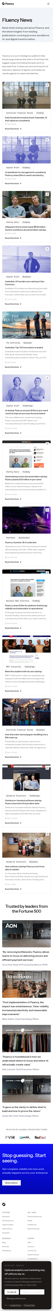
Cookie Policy (15, 1305)
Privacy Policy (29, 1305)
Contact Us (32, 1251)
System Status (33, 1255)
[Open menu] (48, 3)
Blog (4, 1242)
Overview (6, 1216)
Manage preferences (16, 1298)
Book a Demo (11, 1183)
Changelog (6, 1251)
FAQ (29, 1242)
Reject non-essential (32, 1292)
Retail (30, 1221)
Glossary (5, 1246)
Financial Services (35, 1216)
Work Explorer (8, 1221)
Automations (7, 1229)
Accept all (11, 1292)
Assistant (6, 1233)
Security (31, 1246)
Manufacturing (33, 1229)
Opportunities (7, 1225)
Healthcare (32, 1225)
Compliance (32, 1259)
